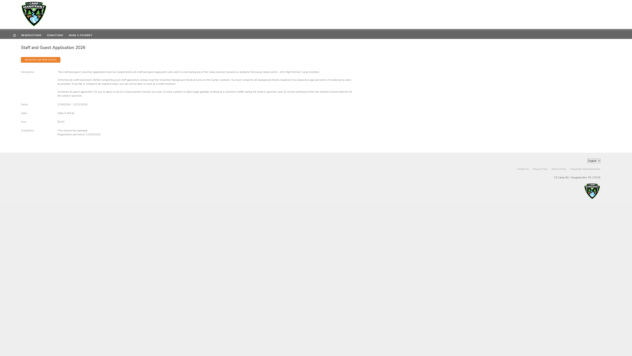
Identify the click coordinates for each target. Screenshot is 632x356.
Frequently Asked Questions (585, 169)
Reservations (31, 35)
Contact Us (523, 169)
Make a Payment (81, 35)
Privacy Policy (540, 169)
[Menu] (17, 35)
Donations (55, 35)
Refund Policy (559, 169)
